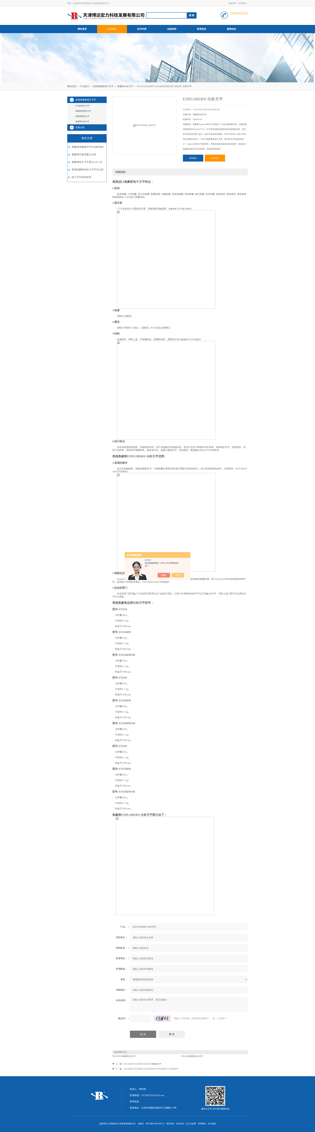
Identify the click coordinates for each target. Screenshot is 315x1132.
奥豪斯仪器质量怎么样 (84, 154)
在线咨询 (171, 29)
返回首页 (233, 3)
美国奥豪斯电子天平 (103, 86)
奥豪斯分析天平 (125, 86)
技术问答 (142, 29)
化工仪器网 (191, 1123)
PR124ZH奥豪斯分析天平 (192, 1056)
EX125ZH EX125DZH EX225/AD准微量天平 (142, 1064)
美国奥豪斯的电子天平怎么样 (88, 169)
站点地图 (212, 1123)
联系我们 (243, 3)
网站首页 (82, 29)
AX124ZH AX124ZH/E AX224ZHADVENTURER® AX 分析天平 (151, 1069)
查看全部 (80, 127)
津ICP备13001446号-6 (155, 1123)
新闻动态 (231, 29)
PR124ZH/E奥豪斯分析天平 (124, 1056)
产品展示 (84, 86)
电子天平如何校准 (81, 177)
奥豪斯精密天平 (82, 116)
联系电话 (201, 29)
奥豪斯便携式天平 (83, 111)
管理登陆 (202, 1123)
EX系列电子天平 (82, 106)
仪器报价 (112, 29)
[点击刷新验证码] (162, 1018)
